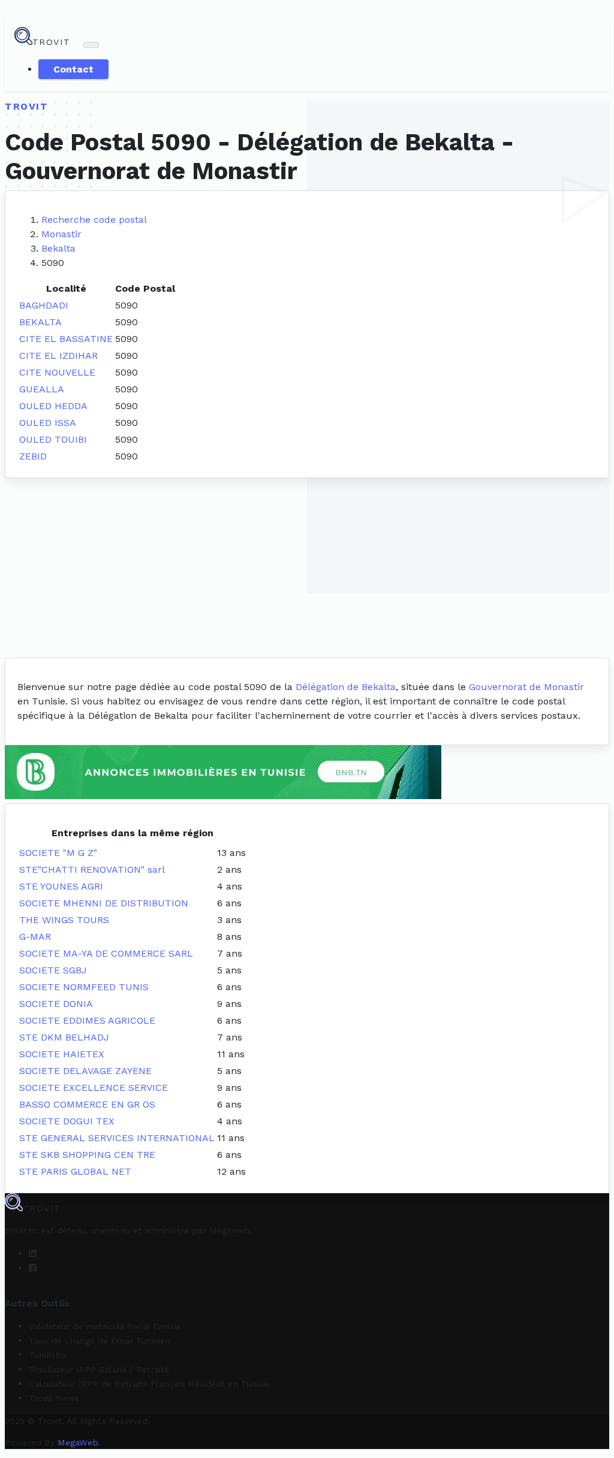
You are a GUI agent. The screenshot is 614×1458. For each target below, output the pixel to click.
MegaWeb (78, 1442)
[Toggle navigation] (91, 45)
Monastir (61, 234)
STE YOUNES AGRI (61, 886)
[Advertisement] (307, 568)
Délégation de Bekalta (346, 686)
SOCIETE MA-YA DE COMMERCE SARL (106, 953)
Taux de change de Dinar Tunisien (99, 1340)
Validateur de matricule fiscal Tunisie (105, 1326)
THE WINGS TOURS (64, 919)
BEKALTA (40, 322)
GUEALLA (41, 389)
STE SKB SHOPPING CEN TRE (87, 1154)
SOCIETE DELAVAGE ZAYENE (85, 1070)
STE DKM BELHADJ (64, 1037)
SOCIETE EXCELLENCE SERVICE (93, 1087)
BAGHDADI (43, 305)
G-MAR (35, 936)
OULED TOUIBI (53, 439)
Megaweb (229, 1230)
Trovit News (54, 1398)
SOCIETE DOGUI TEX (67, 1121)
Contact (73, 69)
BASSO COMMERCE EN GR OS (87, 1104)
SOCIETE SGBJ (53, 970)
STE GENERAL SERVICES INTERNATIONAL (117, 1138)
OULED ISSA (47, 422)
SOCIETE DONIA (56, 1003)
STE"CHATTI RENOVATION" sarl (92, 869)
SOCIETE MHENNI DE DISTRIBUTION (103, 903)
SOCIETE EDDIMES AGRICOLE (87, 1020)
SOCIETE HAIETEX (61, 1054)
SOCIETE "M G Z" (58, 852)
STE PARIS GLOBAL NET (75, 1171)
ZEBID (33, 456)
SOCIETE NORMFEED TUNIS (84, 987)
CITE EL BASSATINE (66, 338)
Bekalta (58, 248)
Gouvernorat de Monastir (526, 686)
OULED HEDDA (53, 406)
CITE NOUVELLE (57, 372)
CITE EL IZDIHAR (58, 355)
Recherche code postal (94, 219)
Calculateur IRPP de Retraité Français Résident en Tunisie (149, 1384)
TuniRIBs (47, 1355)
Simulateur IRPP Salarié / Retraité (99, 1369)
